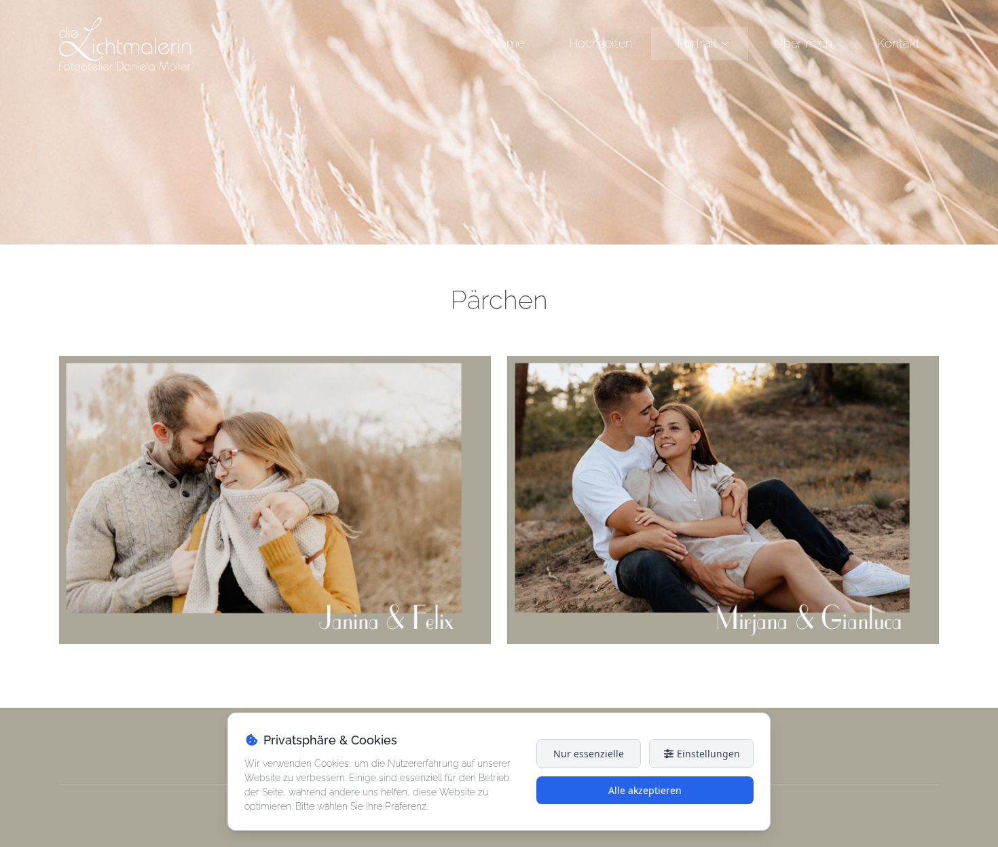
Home (507, 43)
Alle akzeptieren (645, 790)
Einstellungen (707, 753)
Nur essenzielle (588, 753)
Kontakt (898, 43)
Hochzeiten (600, 43)
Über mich (803, 43)
